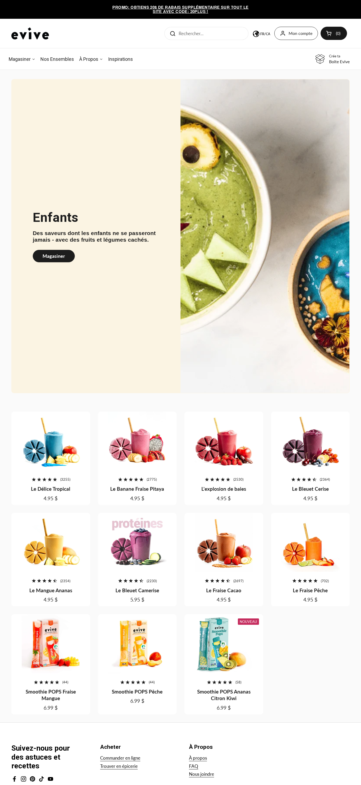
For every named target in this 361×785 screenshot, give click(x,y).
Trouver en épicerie (119, 766)
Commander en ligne (120, 758)
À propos (198, 758)
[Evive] (30, 33)
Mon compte (300, 33)
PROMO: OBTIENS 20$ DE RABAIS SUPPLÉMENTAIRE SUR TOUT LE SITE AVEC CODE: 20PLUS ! (180, 9)
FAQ (193, 766)
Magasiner (54, 256)
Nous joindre (201, 774)
